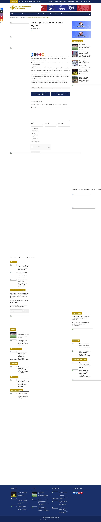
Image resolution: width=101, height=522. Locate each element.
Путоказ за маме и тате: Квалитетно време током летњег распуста (84, 365)
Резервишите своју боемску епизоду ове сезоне (22, 257)
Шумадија (45, 14)
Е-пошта (47, 123)
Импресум (47, 519)
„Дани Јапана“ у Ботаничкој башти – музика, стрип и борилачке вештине (81, 318)
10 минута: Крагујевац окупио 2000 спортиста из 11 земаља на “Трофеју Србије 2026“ (23, 370)
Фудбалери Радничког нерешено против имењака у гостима (85, 47)
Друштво (24, 14)
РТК (39, 28)
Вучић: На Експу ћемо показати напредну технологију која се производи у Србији (60, 495)
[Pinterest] (40, 54)
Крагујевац (38, 14)
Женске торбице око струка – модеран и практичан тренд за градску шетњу (23, 267)
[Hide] (0, 22)
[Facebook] (32, 54)
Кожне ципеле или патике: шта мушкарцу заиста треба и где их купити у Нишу (22, 283)
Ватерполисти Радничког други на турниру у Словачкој (43, 508)
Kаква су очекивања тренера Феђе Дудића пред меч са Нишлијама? (23, 343)
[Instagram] (79, 493)
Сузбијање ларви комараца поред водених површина (19, 301)
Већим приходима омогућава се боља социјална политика (84, 345)
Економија (17, 14)
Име (32, 123)
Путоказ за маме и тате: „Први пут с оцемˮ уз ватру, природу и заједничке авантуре (84, 373)
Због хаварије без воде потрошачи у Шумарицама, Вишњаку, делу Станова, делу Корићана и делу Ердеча (19, 295)
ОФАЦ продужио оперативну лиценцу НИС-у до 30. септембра (63, 510)
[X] (35, 54)
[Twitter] (76, 493)
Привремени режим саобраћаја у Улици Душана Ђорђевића (19, 305)
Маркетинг (63, 1)
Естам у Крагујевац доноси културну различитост (22, 494)
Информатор (70, 1)
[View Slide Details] (81, 199)
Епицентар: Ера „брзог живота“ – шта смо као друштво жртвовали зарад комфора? (23, 383)
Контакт (57, 1)
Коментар (33, 107)
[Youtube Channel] (81, 493)
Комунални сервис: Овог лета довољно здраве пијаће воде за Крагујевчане (23, 396)
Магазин (71, 14)
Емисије (63, 14)
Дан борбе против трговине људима (47, 87)
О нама (50, 1)
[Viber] (37, 54)
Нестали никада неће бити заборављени (63, 503)
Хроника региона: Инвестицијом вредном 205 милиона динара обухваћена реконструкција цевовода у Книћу (19, 355)
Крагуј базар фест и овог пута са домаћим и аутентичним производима (80, 324)
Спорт (51, 14)
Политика (31, 14)
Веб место (60, 123)
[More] (43, 54)
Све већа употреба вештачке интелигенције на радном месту (22, 275)
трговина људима (59, 87)
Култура (57, 14)
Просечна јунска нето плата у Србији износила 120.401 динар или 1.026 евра (85, 353)
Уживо (76, 1)
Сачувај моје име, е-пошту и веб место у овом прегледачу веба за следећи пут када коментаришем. (35, 135)
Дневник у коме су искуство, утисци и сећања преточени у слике (23, 501)
